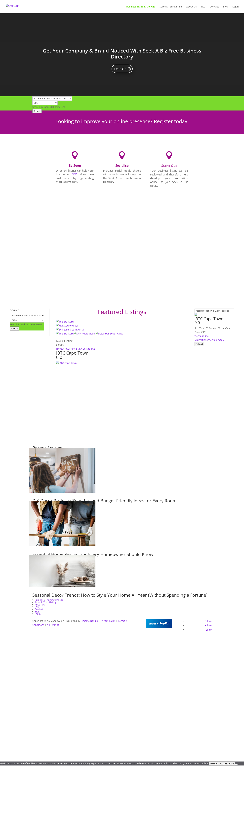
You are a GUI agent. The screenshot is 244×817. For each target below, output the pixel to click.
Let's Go (120, 68)
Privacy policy (227, 763)
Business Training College (140, 6)
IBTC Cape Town (72, 353)
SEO (74, 174)
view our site (202, 335)
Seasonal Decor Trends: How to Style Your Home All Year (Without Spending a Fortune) (119, 595)
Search (37, 110)
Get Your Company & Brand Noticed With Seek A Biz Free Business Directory (122, 53)
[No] (236, 764)
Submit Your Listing (171, 6)
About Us (191, 6)
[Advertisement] (169, 242)
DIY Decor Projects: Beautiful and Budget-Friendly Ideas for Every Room (104, 501)
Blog (225, 6)
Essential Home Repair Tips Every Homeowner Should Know (92, 554)
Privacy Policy (108, 620)
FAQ (203, 6)
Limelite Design (89, 620)
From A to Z (62, 348)
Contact (214, 6)
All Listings (53, 624)
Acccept (214, 763)
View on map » (216, 339)
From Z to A (76, 348)
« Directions (201, 339)
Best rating (89, 348)
